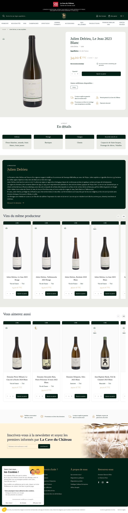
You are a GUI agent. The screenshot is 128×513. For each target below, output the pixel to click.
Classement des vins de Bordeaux (52, 494)
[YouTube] (107, 482)
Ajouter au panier (101, 74)
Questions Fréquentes (49, 481)
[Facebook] (98, 482)
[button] (4, 509)
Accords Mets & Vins (49, 491)
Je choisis (23, 503)
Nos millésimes (47, 487)
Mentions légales (122, 510)
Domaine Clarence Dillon (105, 475)
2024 (74, 87)
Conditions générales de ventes (107, 510)
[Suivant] (124, 216)
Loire (82, 46)
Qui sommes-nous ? (76, 475)
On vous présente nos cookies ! (14, 494)
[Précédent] (118, 216)
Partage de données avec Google (15, 493)
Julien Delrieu (74, 46)
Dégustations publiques (77, 478)
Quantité (74, 71)
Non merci (9, 503)
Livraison (45, 478)
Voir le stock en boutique (77, 63)
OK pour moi (37, 503)
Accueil (4, 29)
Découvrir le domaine (14, 203)
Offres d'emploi (75, 487)
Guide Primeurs (47, 484)
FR (121, 16)
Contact (45, 475)
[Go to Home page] (64, 16)
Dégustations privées (76, 481)
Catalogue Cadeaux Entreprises (79, 484)
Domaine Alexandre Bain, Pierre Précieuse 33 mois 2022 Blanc (46, 379)
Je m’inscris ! (44, 446)
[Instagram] (102, 482)
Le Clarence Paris (103, 478)
